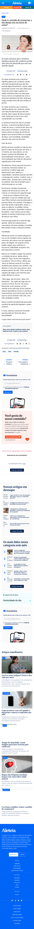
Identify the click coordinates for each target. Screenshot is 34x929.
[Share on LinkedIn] (20, 74)
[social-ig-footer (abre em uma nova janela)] (21, 900)
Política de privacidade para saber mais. (17, 387)
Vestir (17, 885)
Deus (9, 351)
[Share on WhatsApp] (29, 74)
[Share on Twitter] (23, 74)
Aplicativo (17, 880)
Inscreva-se (17, 882)
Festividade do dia (12, 600)
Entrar (22, 854)
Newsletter (17, 878)
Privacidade (17, 923)
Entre (24, 463)
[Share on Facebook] (17, 74)
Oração (27, 7)
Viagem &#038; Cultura (17, 870)
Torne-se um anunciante (17, 917)
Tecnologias (6, 693)
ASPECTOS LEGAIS (17, 914)
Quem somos (17, 911)
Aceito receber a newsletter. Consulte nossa (17, 387)
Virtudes (16, 351)
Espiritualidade (17, 868)
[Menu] (6, 3)
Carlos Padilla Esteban (23, 28)
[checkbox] (3, 387)
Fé (4, 658)
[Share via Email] (26, 74)
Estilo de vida (5, 13)
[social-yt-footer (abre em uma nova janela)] (12, 900)
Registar (6, 7)
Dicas (4, 725)
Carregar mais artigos (17, 531)
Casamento (6, 790)
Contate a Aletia (17, 920)
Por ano (17, 894)
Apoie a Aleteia (17, 908)
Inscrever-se (8, 392)
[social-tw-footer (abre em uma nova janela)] (18, 900)
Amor (4, 351)
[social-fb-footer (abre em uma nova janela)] (15, 900)
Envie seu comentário (17, 470)
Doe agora (16, 7)
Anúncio (17, 887)
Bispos (5, 758)
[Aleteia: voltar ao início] (17, 2)
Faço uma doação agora (12, 437)
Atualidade (17, 863)
